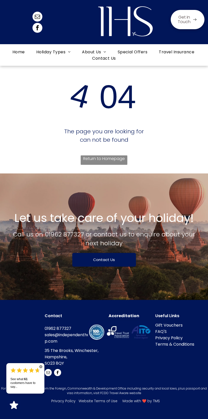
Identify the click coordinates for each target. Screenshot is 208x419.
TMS (156, 401)
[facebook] (37, 28)
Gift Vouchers (169, 325)
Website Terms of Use (98, 401)
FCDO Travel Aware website (120, 393)
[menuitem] (19, 52)
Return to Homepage (104, 159)
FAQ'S (161, 331)
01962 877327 (64, 234)
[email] (37, 17)
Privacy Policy (169, 338)
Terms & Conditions (174, 344)
